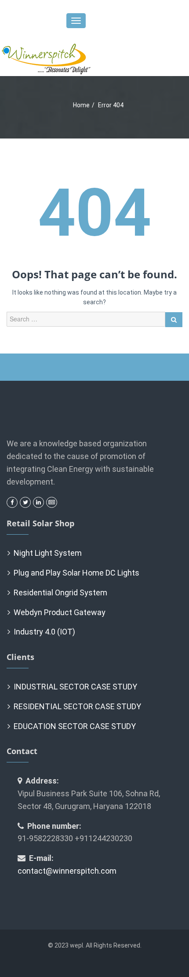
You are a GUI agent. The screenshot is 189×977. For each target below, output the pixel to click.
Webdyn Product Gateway (59, 612)
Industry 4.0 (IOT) (44, 631)
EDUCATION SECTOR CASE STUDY (75, 726)
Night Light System (48, 553)
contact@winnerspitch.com (67, 870)
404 (94, 213)
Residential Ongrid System (60, 592)
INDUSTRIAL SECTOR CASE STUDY (75, 686)
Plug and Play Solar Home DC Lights (76, 572)
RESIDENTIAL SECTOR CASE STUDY (77, 706)
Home (81, 105)
